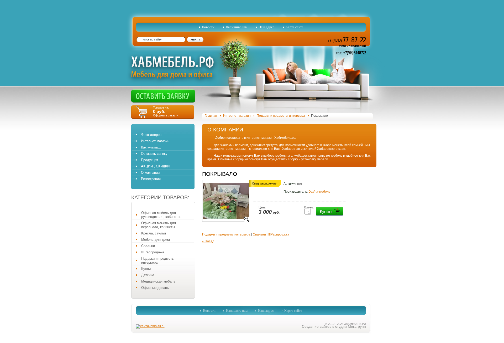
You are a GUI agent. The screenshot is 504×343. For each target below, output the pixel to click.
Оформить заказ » (165, 115)
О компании (150, 173)
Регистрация (151, 179)
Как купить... (151, 147)
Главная (211, 115)
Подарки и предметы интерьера (157, 260)
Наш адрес (266, 27)
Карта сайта (294, 27)
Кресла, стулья (153, 233)
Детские (147, 275)
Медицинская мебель (158, 281)
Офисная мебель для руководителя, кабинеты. (161, 215)
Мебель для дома (155, 240)
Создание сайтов (316, 326)
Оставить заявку (154, 154)
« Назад (208, 241)
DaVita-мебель (319, 191)
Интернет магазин (155, 141)
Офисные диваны (155, 288)
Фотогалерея (151, 135)
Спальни (148, 246)
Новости (208, 27)
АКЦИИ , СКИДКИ (155, 166)
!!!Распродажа (152, 252)
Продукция (149, 160)
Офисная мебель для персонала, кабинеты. (158, 225)
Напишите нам (236, 27)
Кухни (146, 269)
